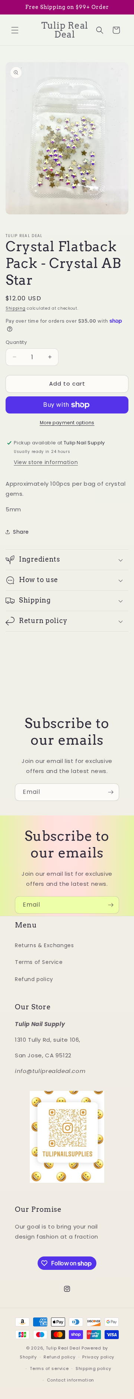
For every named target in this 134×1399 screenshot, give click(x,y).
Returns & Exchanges (44, 945)
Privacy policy (98, 1357)
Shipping (16, 308)
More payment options (67, 422)
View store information (46, 462)
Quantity (16, 342)
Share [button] (21, 532)
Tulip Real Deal (63, 1348)
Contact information (70, 1380)
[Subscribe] (110, 792)
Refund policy (34, 979)
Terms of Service (39, 962)
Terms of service (49, 1368)
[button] (15, 30)
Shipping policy (93, 1368)
